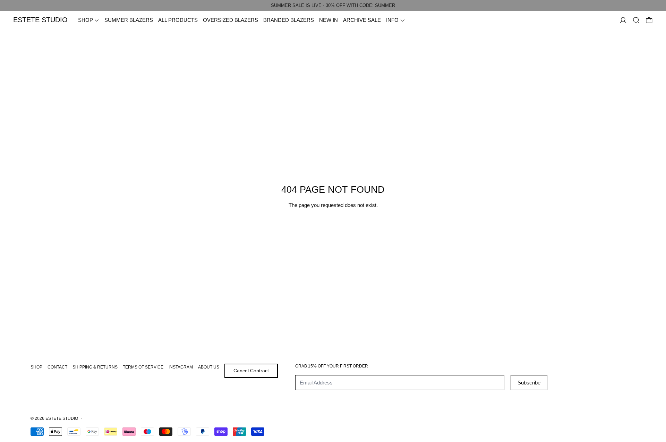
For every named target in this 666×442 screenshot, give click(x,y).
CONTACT (57, 367)
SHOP (36, 367)
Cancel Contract (251, 370)
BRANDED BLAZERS (288, 20)
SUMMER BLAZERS (128, 20)
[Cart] (649, 20)
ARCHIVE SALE (362, 20)
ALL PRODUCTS (178, 20)
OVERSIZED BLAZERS (230, 20)
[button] (636, 20)
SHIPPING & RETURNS (95, 367)
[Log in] (623, 20)
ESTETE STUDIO (61, 418)
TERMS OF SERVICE (143, 367)
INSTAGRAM (181, 367)
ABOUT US (208, 367)
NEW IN (328, 20)
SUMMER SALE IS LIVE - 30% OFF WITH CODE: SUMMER (333, 5)
